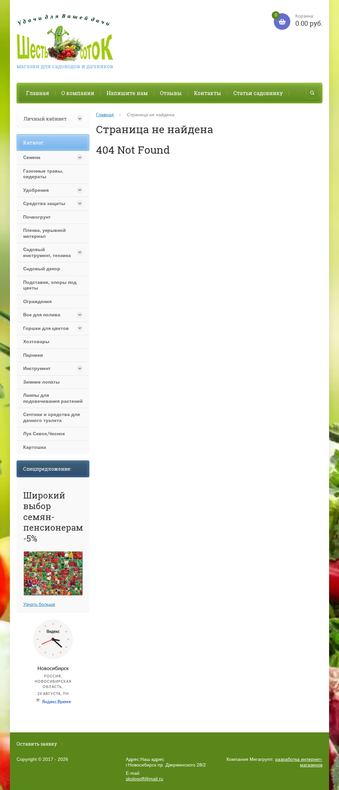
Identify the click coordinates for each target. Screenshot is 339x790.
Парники (33, 355)
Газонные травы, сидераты (43, 174)
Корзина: (298, 20)
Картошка (34, 447)
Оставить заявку (37, 744)
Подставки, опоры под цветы (49, 285)
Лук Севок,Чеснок (44, 433)
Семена (31, 157)
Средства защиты (44, 203)
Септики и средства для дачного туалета (51, 417)
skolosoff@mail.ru (144, 778)
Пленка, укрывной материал (44, 233)
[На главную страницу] (65, 38)
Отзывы (171, 92)
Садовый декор (41, 268)
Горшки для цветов (46, 328)
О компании (77, 92)
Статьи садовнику (258, 92)
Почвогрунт (37, 217)
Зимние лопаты (41, 382)
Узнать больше (39, 604)
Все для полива (41, 314)
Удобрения (36, 190)
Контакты (207, 92)
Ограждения (37, 301)
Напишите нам (127, 92)
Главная (37, 92)
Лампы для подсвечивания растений (53, 398)
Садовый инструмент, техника (47, 252)
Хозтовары (36, 341)
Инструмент (37, 368)
